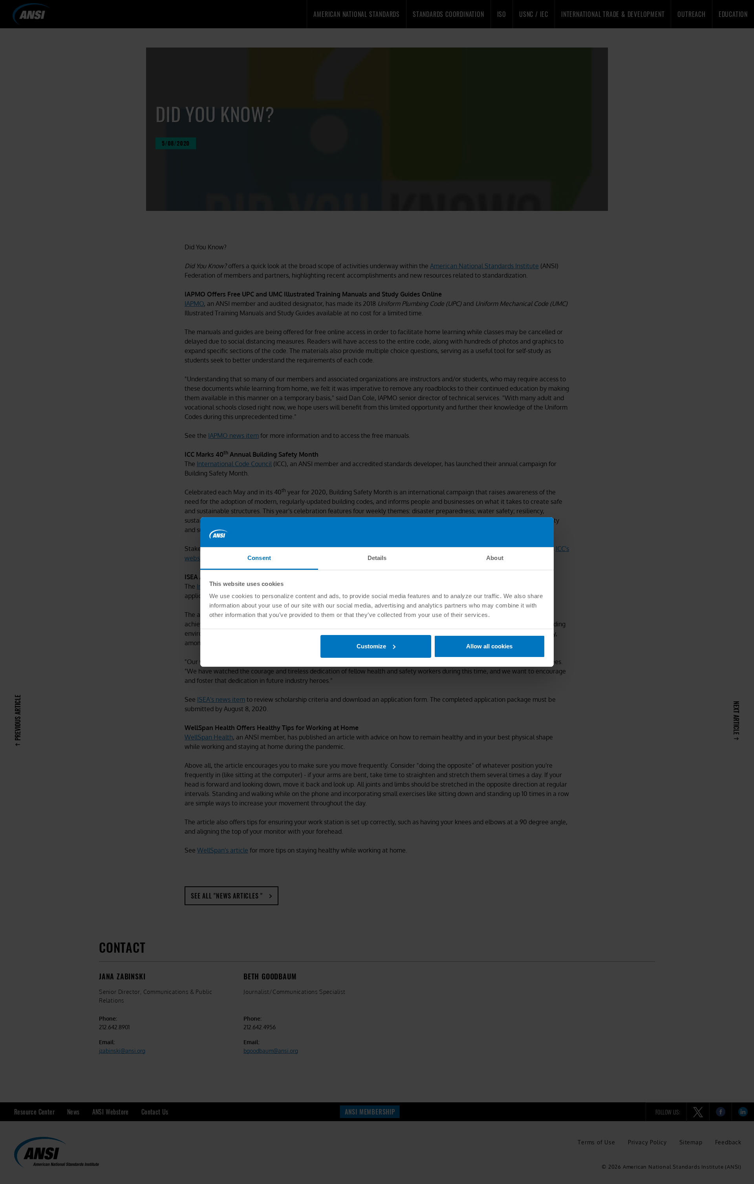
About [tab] (494, 557)
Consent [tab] (259, 557)
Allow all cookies (489, 646)
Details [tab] (377, 557)
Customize (371, 646)
